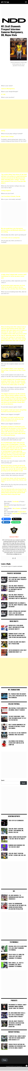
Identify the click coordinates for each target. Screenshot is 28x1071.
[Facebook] (15, 558)
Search (2, 780)
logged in (10, 566)
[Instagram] (13, 558)
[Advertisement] (14, 114)
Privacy (4, 1060)
